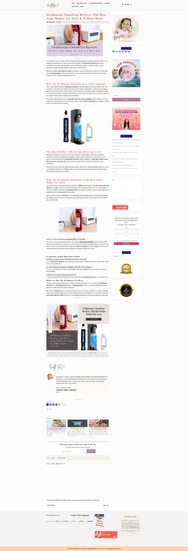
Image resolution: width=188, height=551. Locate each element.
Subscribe (91, 451)
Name (126, 227)
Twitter (66, 390)
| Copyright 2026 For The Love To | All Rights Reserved (103, 548)
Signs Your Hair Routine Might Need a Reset (122, 165)
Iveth (59, 22)
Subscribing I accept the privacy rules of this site (127, 241)
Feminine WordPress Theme (76, 548)
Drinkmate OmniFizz (87, 242)
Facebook (59, 390)
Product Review (62, 457)
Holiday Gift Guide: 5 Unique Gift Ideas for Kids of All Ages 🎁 (56, 433)
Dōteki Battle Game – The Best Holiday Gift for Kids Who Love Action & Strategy (77, 433)
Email (126, 231)
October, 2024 (52, 22)
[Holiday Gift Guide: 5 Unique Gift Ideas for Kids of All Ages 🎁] (56, 425)
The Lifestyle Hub (82, 3)
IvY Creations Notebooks (96, 3)
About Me (107, 3)
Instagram (73, 390)
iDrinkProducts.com (89, 277)
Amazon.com (78, 285)
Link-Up (82, 6)
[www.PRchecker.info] (122, 542)
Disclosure (75, 6)
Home (73, 3)
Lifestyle (53, 457)
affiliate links (92, 352)
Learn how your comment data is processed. (85, 500)
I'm (126, 236)
